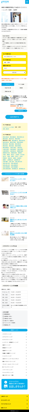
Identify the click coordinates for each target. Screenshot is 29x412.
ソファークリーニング (7, 369)
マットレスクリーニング (7, 372)
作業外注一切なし (8, 318)
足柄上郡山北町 (6, 165)
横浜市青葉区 (18, 145)
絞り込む (14, 72)
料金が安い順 (8, 88)
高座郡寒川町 (17, 159)
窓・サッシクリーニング (7, 367)
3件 (22, 106)
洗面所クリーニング (6, 350)
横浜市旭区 (5, 144)
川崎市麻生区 (13, 151)
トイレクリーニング (6, 356)
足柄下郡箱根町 (6, 167)
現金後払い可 (7, 325)
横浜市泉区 (11, 145)
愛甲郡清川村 (22, 168)
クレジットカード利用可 (9, 322)
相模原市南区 (14, 152)
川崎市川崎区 (13, 147)
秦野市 (12, 156)
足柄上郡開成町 (14, 165)
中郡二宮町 (11, 161)
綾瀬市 (4, 159)
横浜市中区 (11, 138)
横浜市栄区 (5, 145)
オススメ (8, 84)
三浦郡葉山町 (10, 159)
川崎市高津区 (13, 149)
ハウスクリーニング (6, 334)
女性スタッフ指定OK (9, 320)
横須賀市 (20, 152)
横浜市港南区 (20, 142)
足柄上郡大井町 (6, 163)
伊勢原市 (5, 158)
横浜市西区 (5, 138)
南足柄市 (19, 158)
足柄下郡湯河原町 (7, 168)
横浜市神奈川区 (20, 137)
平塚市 (4, 154)
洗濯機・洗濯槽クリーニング (8, 353)
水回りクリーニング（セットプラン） (10, 358)
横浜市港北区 (6, 142)
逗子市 (4, 156)
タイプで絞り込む (7, 60)
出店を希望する (14, 117)
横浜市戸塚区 (13, 142)
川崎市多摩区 (20, 149)
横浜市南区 (17, 138)
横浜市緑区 (11, 144)
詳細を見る (20, 110)
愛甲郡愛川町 (15, 168)
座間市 (14, 158)
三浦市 (8, 156)
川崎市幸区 (19, 147)
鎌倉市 (8, 154)
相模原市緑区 (20, 151)
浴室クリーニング (6, 345)
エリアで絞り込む (7, 54)
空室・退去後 (6, 128)
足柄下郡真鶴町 (14, 167)
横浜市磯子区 (15, 140)
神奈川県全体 (6, 137)
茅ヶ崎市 (22, 154)
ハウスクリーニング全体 (8, 127)
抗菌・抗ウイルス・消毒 (7, 375)
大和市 (20, 156)
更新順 (21, 88)
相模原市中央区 (6, 152)
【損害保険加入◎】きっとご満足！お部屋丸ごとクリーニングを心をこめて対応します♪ (18, 97)
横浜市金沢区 (22, 140)
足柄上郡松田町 (14, 163)
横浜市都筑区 (6, 147)
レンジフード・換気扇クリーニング (10, 342)
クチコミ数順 (21, 84)
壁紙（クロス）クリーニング (8, 361)
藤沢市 (12, 154)
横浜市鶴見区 (13, 137)
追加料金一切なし (8, 316)
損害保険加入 (7, 314)
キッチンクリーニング (7, 339)
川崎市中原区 (6, 149)
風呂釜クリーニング (6, 347)
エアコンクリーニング (7, 337)
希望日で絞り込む (7, 65)
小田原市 (17, 154)
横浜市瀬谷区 (18, 144)
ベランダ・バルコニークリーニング (10, 364)
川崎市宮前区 (6, 151)
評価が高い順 (8, 91)
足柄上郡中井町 (18, 161)
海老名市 (10, 158)
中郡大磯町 (5, 161)
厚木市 (16, 156)
